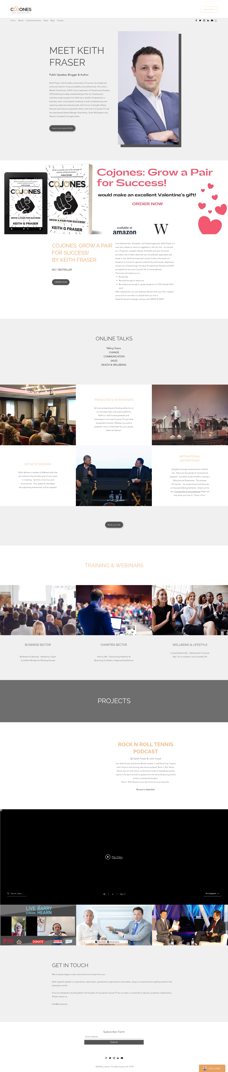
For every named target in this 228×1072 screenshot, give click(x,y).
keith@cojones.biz (60, 1004)
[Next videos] (224, 926)
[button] (215, 20)
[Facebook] (196, 20)
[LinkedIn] (208, 20)
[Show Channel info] (112, 894)
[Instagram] (204, 20)
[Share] (105, 894)
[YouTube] (212, 20)
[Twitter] (200, 20)
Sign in (122, 894)
